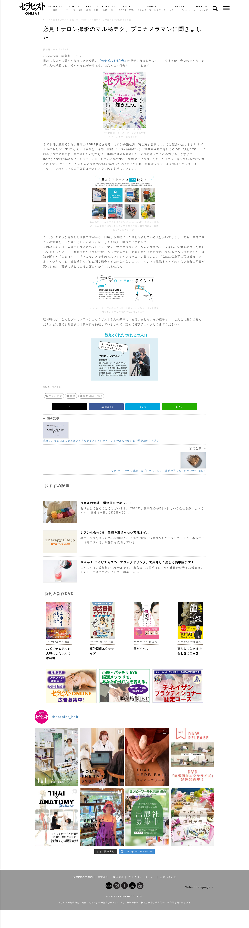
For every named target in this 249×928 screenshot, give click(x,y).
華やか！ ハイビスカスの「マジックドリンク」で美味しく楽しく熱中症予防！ (137, 562)
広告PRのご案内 (83, 877)
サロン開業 (55, 395)
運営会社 (103, 877)
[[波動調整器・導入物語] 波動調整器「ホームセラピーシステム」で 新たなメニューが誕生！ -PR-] (102, 757)
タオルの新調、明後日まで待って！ (106, 503)
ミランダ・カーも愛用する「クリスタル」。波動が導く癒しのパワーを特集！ (158, 470)
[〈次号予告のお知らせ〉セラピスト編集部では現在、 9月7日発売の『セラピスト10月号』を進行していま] (192, 817)
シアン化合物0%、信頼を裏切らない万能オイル (115, 532)
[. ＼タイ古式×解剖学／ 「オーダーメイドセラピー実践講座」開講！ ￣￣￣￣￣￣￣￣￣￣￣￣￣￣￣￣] (56, 817)
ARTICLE (92, 8)
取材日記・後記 (92, 395)
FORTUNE (109, 8)
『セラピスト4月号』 (112, 60)
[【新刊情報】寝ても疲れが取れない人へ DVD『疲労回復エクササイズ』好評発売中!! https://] (192, 757)
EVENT (180, 8)
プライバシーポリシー (141, 877)
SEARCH (201, 8)
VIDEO (151, 8)
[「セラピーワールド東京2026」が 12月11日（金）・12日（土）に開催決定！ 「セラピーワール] (56, 757)
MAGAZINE (55, 8)
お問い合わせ (168, 877)
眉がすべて (141, 648)
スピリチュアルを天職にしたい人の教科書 (58, 653)
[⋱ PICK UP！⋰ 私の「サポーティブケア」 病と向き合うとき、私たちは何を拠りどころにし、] (102, 817)
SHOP (126, 8)
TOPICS (74, 8)
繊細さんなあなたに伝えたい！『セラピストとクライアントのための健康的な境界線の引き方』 (101, 440)
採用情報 (118, 877)
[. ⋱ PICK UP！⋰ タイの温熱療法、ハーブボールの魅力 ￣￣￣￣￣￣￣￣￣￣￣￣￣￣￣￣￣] (147, 757)
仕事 (72, 395)
